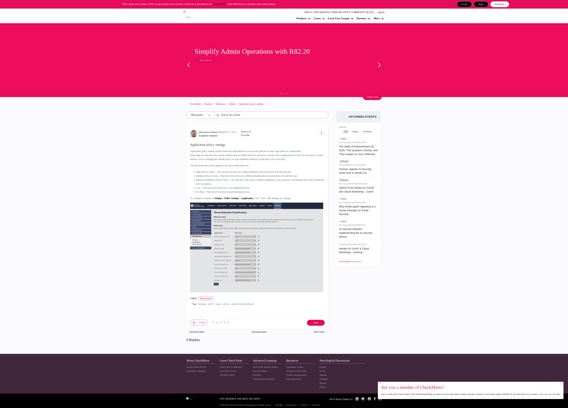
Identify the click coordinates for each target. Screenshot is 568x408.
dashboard (202, 304)
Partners (362, 18)
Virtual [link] (355, 132)
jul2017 (211, 304)
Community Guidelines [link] (196, 371)
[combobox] (271, 114)
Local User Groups (339, 18)
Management (206, 298)
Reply (315, 323)
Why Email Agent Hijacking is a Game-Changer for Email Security (357, 210)
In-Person (344, 161)
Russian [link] (323, 383)
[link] (355, 399)
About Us (304, 405)
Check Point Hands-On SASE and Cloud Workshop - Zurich (356, 189)
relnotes (226, 304)
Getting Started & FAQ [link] (196, 367)
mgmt (218, 304)
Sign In (381, 12)
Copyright (278, 405)
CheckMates (195, 104)
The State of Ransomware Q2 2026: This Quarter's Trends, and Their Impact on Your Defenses (358, 150)
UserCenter (316, 405)
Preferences (500, 4)
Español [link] (323, 367)
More (377, 18)
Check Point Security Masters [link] (265, 367)
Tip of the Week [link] (260, 371)
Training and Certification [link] (264, 379)
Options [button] (324, 104)
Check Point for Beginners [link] (231, 367)
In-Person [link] (367, 132)
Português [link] (324, 379)
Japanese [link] (323, 375)
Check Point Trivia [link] (228, 371)
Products (301, 18)
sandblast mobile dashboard (242, 304)
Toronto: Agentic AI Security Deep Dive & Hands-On (355, 171)
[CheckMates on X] (362, 399)
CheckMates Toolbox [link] (295, 367)
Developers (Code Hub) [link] (296, 371)
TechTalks (257, 375)
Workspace (220, 104)
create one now (545, 394)
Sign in (384, 394)
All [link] (345, 132)
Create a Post (372, 97)
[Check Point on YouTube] (368, 399)
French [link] (322, 371)
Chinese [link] (323, 387)
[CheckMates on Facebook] (373, 399)
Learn (317, 18)
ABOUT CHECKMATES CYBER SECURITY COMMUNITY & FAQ (338, 12)
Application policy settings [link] (251, 104)
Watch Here (206, 60)
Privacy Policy (219, 4)
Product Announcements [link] (296, 375)
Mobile (232, 104)
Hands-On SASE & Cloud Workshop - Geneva (354, 250)
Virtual (343, 139)
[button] (464, 4)
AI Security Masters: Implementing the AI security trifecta (355, 233)
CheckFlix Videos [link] (227, 375)
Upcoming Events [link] (293, 379)
